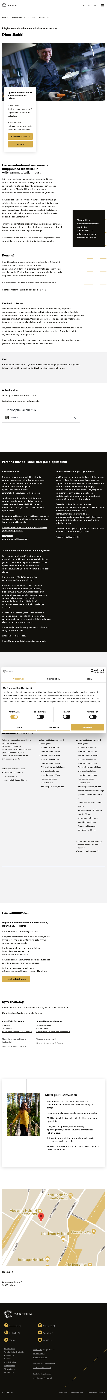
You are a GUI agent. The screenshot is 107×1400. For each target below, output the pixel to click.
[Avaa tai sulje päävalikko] (102, 5)
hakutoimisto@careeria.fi (42, 1368)
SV (89, 5)
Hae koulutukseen (19, 136)
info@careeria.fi (38, 1354)
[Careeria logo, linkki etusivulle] (9, 5)
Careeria (7, 1359)
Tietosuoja (63, 1392)
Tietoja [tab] (88, 679)
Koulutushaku (30, 17)
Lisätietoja (20, 144)
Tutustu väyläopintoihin (68, 537)
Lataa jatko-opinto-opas (13, 635)
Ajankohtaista (10, 1362)
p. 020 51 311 (37, 1350)
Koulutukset (16, 17)
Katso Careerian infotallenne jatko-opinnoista (24, 641)
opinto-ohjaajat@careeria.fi (15, 539)
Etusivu (5, 17)
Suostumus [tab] (18, 679)
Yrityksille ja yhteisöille (14, 1352)
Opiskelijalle (9, 1365)
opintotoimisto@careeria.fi (42, 1378)
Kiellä (19, 727)
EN (95, 5)
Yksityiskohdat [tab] (53, 679)
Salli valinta (53, 727)
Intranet (7, 1372)
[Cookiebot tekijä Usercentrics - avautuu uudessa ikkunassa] (92, 671)
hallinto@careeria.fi (40, 1357)
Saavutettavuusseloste (96, 1392)
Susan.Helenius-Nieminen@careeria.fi (53, 1031)
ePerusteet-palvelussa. (86, 851)
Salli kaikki (87, 727)
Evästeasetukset (77, 1392)
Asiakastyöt (9, 1355)
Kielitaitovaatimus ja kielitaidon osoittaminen (24, 289)
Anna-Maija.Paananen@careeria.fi (17, 1031)
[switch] (40, 717)
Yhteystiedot (9, 1369)
